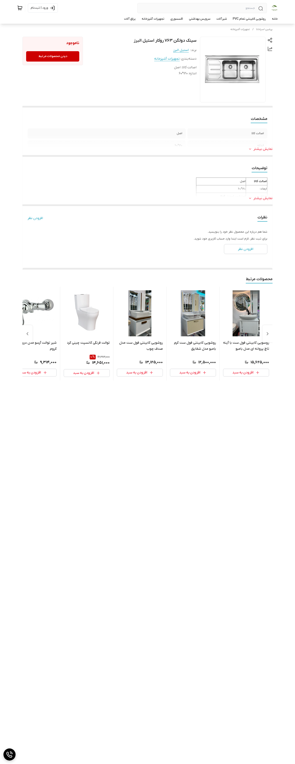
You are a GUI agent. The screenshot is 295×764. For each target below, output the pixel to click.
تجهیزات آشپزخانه (240, 29)
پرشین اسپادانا (264, 29)
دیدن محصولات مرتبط (52, 56)
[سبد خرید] (19, 8)
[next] (27, 333)
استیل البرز (181, 50)
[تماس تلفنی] (9, 754)
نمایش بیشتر (263, 149)
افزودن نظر (35, 218)
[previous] (267, 333)
